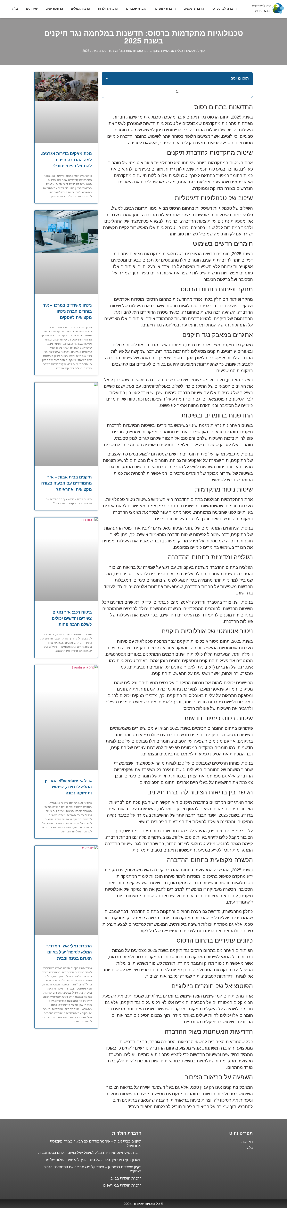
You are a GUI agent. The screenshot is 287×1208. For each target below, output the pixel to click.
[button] (107, 78)
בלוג (15, 8)
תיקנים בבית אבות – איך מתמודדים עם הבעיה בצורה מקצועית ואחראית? (66, 483)
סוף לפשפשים (195, 50)
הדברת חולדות (108, 8)
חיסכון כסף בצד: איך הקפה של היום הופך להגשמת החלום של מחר (92, 1160)
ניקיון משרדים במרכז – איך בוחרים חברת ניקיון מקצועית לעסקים (67, 311)
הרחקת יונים (54, 8)
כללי (180, 50)
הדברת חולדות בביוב (126, 1178)
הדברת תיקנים (194, 8)
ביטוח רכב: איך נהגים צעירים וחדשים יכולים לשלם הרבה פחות (72, 618)
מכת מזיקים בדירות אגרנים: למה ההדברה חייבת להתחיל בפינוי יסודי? (66, 159)
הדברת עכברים (136, 8)
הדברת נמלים (80, 8)
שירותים (32, 8)
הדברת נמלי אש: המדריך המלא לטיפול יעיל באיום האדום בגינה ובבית (69, 952)
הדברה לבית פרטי (224, 8)
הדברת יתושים (165, 8)
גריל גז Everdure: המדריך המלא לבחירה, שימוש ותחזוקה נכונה (68, 786)
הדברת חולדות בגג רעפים (122, 1185)
